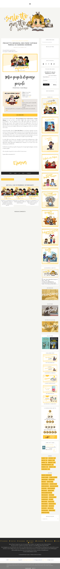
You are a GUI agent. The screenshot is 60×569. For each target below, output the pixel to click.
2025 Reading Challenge (49, 444)
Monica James (52, 510)
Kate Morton (50, 508)
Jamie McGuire (45, 479)
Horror (43, 462)
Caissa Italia (15, 40)
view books (54, 451)
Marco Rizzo (44, 501)
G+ (19, 173)
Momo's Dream (44, 559)
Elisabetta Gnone (53, 477)
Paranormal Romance (46, 464)
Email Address (46, 76)
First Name (45, 80)
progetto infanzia (23, 40)
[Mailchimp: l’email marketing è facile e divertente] (55, 85)
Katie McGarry (45, 497)
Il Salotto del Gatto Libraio (13, 559)
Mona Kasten (51, 479)
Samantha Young (45, 512)
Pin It (23, 173)
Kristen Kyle (44, 490)
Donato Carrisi (45, 477)
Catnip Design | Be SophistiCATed (28, 559)
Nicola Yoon (51, 501)
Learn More (28, 568)
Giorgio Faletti (52, 503)
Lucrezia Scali (45, 499)
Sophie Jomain (50, 481)
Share (15, 173)
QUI (30, 96)
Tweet (10, 173)
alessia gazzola (45, 486)
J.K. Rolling (44, 488)
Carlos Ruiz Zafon (54, 486)
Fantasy (50, 460)
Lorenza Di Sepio (52, 497)
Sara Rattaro (51, 490)
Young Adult (44, 469)
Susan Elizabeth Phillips (47, 492)
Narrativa (50, 462)
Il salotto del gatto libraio (50, 446)
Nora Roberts (45, 503)
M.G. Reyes (51, 499)
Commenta (29, 173)
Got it (33, 568)
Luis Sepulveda (45, 510)
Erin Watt (44, 481)
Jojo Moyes (44, 508)
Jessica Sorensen (51, 488)
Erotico (43, 460)
